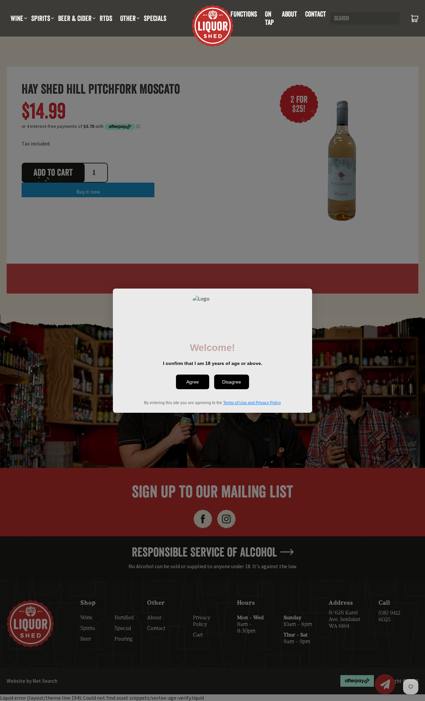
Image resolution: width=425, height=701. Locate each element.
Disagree (231, 382)
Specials (155, 18)
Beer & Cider (75, 18)
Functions (243, 14)
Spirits (40, 18)
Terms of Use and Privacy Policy (252, 402)
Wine (17, 18)
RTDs (106, 18)
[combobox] (365, 18)
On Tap (269, 18)
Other (128, 18)
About (289, 14)
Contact (315, 14)
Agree (192, 382)
